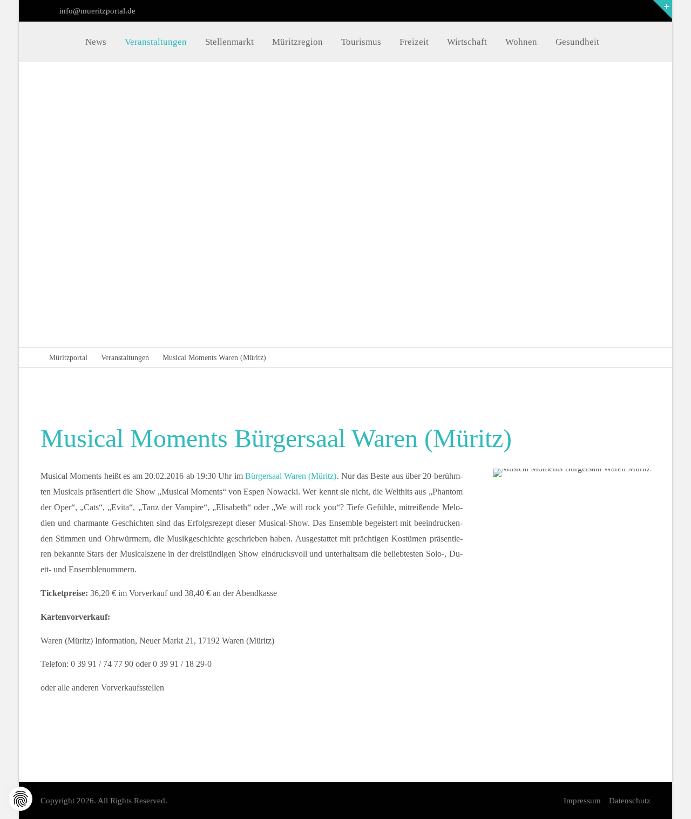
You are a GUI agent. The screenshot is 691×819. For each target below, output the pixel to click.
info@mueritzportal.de (96, 10)
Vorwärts (597, 203)
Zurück (90, 203)
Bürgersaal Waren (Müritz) (291, 475)
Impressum (582, 800)
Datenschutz (630, 800)
